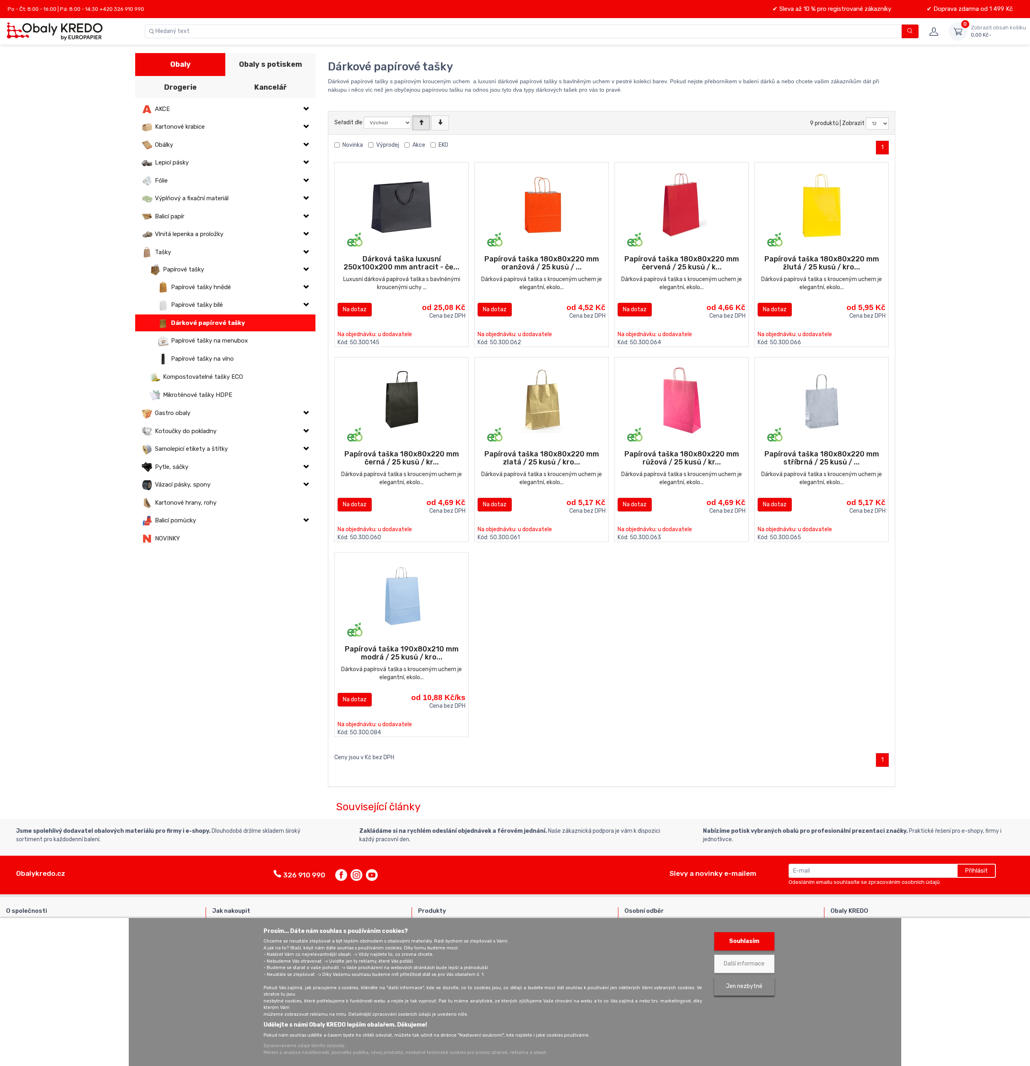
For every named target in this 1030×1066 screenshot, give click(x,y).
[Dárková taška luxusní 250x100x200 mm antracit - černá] (402, 204)
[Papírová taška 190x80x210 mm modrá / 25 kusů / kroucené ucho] (402, 595)
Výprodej (387, 145)
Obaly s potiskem (270, 64)
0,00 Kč (998, 31)
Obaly (180, 64)
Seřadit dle (348, 122)
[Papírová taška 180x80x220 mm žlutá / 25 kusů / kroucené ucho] (822, 204)
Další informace (744, 963)
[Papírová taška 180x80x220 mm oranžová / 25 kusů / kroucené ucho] (542, 204)
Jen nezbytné (744, 986)
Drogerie (180, 87)
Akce (418, 145)
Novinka (352, 145)
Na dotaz (355, 309)
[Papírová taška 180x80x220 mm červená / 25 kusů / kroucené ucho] (682, 204)
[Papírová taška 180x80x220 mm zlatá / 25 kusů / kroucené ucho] (542, 399)
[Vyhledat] (910, 31)
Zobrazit (853, 123)
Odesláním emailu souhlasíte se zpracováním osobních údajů (864, 882)
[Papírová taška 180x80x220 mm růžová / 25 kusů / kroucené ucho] (682, 399)
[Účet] (934, 31)
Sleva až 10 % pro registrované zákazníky (834, 8)
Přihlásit (976, 870)
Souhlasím (744, 941)
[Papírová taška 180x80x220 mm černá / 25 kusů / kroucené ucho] (402, 399)
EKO (443, 145)
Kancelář (270, 87)
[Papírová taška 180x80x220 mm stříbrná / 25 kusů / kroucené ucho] (822, 399)
